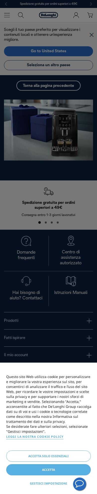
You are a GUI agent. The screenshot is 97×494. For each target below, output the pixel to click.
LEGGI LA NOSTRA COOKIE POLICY (34, 437)
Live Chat (80, 484)
